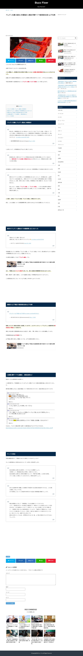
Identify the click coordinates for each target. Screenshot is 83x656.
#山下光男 (22, 313)
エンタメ (60, 117)
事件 (59, 154)
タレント (60, 134)
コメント (8, 573)
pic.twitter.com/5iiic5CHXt (37, 239)
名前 (7, 586)
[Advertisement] (31, 26)
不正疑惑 (60, 148)
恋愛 (59, 168)
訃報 (59, 206)
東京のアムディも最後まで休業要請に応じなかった (19, 110)
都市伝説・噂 (61, 210)
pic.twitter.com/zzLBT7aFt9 (22, 137)
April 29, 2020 (27, 243)
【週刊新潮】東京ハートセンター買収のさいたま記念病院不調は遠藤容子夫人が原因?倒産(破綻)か (67, 97)
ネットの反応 (10, 116)
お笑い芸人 (60, 110)
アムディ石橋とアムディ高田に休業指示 (16, 109)
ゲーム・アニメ (61, 120)
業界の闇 (60, 182)
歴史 (59, 185)
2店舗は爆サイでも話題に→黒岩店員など (17, 114)
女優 (59, 165)
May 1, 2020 (33, 317)
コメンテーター (61, 124)
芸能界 (59, 199)
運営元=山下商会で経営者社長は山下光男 (17, 112)
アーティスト (60, 113)
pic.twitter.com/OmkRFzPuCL (32, 313)
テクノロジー (60, 137)
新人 (59, 175)
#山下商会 (16, 313)
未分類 (59, 179)
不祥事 (8, 556)
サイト (7, 597)
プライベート (61, 144)
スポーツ (60, 130)
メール (8, 592)
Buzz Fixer (41, 2)
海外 (59, 189)
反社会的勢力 (61, 161)
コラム (59, 127)
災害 (59, 192)
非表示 (20, 106)
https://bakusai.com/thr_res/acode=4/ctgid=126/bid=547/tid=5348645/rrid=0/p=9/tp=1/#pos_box (29, 428)
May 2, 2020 (32, 141)
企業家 (59, 158)
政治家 (59, 172)
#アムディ (11, 313)
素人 (59, 196)
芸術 (59, 203)
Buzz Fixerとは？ (41, 6)
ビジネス (60, 141)
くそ (68, 102)
